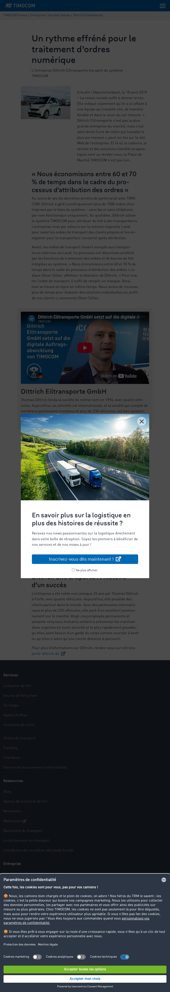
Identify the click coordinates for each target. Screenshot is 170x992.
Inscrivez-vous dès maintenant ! (82, 559)
